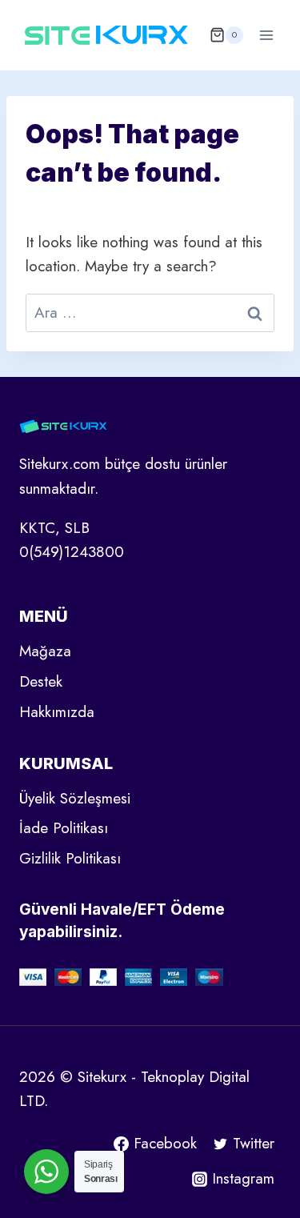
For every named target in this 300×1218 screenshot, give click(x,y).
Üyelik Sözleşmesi (74, 798)
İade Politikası (63, 828)
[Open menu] (266, 34)
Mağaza (45, 651)
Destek (40, 681)
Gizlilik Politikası (70, 858)
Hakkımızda (56, 712)
